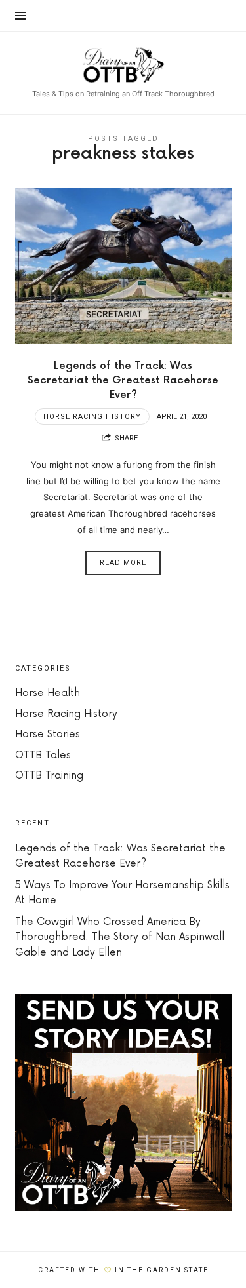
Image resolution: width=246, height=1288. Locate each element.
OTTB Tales (43, 755)
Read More (123, 562)
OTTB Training (49, 776)
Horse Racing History (92, 416)
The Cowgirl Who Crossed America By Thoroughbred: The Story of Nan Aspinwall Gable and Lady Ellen (119, 937)
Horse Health (47, 693)
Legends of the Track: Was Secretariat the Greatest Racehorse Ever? (123, 380)
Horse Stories (47, 734)
